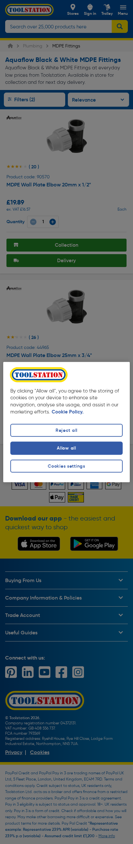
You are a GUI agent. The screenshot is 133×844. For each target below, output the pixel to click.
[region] (66, 422)
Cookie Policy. (68, 412)
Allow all (66, 448)
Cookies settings (66, 466)
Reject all (66, 430)
